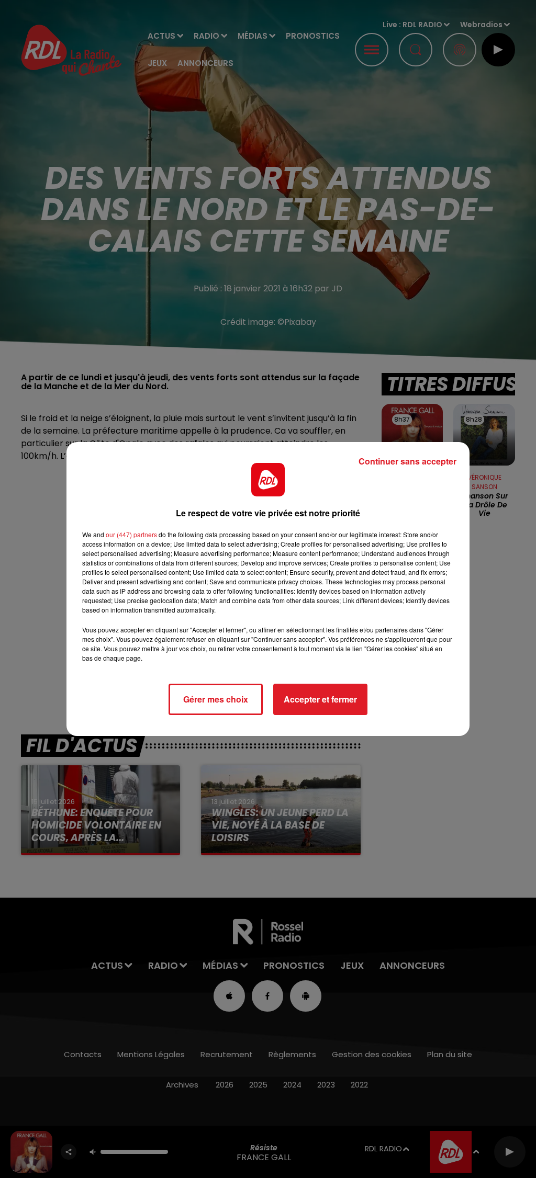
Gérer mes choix (215, 699)
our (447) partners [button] (131, 534)
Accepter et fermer (320, 699)
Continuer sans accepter (407, 461)
